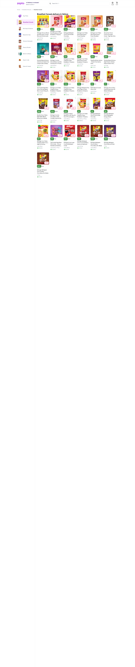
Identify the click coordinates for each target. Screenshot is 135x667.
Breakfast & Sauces (26, 9)
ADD (46, 25)
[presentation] (21, 9)
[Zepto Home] (20, 3)
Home (18, 9)
